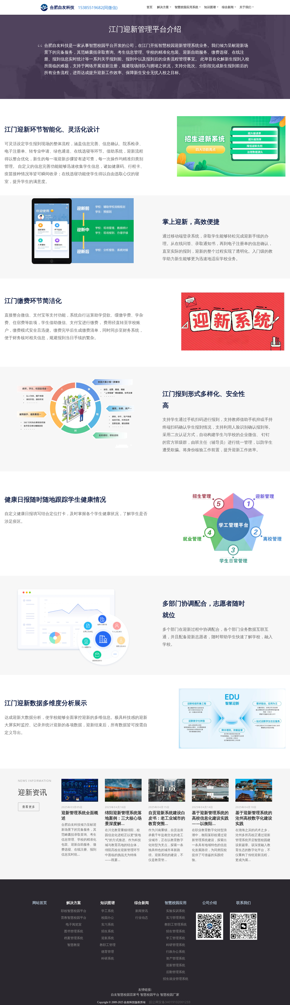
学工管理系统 (175, 938)
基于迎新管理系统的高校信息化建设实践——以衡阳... (210, 818)
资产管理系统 (175, 958)
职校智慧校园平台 (73, 911)
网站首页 (39, 903)
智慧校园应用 (175, 903)
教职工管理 (108, 945)
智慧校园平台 (149, 994)
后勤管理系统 (175, 972)
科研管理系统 (175, 945)
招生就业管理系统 (175, 979)
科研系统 (107, 958)
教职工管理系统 (175, 924)
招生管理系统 (175, 931)
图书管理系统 (73, 931)
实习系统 (107, 924)
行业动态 (141, 917)
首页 (149, 7)
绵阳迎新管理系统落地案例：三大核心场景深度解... (123, 818)
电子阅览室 (74, 924)
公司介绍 (209, 903)
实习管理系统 (175, 917)
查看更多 (28, 807)
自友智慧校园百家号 (125, 994)
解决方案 (163, 7)
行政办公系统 (175, 951)
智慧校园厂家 (169, 994)
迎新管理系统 (175, 965)
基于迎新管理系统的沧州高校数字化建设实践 (253, 818)
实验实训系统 (175, 911)
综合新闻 (228, 7)
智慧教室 (73, 945)
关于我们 (245, 7)
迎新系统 (107, 938)
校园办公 (107, 917)
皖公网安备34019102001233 (171, 1002)
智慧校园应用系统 (186, 7)
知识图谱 (210, 7)
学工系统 (107, 911)
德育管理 (107, 951)
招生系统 (107, 931)
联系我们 (243, 903)
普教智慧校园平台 (73, 917)
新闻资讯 (141, 911)
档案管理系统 (73, 938)
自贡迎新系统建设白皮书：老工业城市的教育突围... (166, 818)
